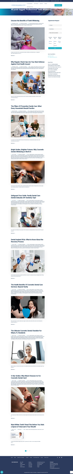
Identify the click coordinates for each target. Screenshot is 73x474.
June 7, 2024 (14, 289)
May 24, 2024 (14, 335)
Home (12, 457)
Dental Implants (22, 466)
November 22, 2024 (15, 23)
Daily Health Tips (15, 24)
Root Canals (30, 464)
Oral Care (37, 68)
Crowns (21, 465)
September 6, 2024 (15, 66)
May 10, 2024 (14, 380)
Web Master (20, 429)
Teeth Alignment (41, 68)
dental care (20, 24)
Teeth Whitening (13, 69)
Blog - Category (31, 66)
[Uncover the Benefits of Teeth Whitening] (28, 39)
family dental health (24, 68)
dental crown (41, 381)
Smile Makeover (41, 338)
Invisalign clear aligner (25, 292)
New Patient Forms (36, 457)
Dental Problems (25, 67)
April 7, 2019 (14, 429)
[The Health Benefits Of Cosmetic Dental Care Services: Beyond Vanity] (28, 308)
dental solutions (38, 156)
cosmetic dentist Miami (20, 155)
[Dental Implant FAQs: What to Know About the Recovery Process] (28, 262)
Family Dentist (29, 68)
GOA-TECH (46, 472)
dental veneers (23, 382)
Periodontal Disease (40, 463)
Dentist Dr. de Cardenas (20, 457)
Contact (45, 3)
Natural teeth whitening (34, 24)
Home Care (30, 465)
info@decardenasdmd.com (53, 57)
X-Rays (38, 466)
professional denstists (34, 338)
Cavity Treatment (36, 289)
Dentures (37, 291)
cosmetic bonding (37, 154)
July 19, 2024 (14, 154)
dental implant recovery (31, 202)
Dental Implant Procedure (32, 156)
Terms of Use (46, 457)
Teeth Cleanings (22, 464)
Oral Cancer (37, 292)
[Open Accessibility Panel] (1, 472)
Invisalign (19, 292)
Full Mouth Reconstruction (41, 462)
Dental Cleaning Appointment (18, 67)
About (15, 457)
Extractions (30, 463)
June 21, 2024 (14, 244)
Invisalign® (30, 466)
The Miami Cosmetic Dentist (27, 25)
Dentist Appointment (31, 67)
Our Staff (27, 457)
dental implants (37, 202)
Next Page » (30, 451)
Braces (36, 380)
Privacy (42, 457)
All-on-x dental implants (30, 154)
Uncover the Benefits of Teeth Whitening (25, 21)
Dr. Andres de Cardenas (23, 23)
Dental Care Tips (24, 24)
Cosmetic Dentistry (36, 155)
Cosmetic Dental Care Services (33, 23)
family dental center (18, 68)
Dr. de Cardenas (29, 3)
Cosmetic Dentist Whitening (29, 155)
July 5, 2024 (14, 200)
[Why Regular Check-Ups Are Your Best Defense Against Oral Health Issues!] (28, 83)
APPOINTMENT (58, 5)
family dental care (37, 67)
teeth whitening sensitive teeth (18, 25)
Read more (12, 55)
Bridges (21, 463)
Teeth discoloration (14, 384)
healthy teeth (29, 24)
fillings (12, 292)
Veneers (38, 465)
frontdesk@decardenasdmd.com (55, 468)
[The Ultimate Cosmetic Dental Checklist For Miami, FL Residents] (28, 353)
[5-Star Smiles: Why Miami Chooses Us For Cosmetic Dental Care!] (28, 400)
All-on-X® (21, 462)
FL (13, 292)
